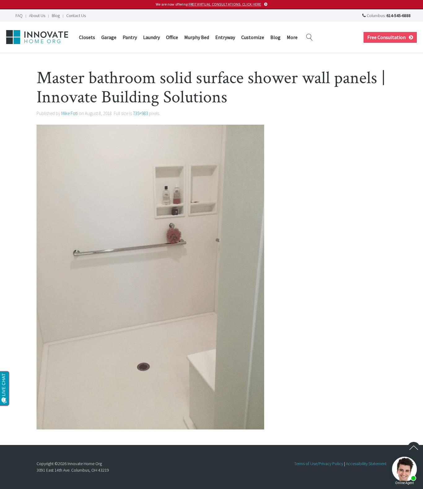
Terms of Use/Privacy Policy (318, 463)
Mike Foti (69, 113)
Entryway (225, 37)
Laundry (151, 37)
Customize (252, 37)
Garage (108, 37)
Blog (56, 15)
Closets (87, 37)
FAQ (19, 15)
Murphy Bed (196, 37)
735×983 (140, 113)
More (292, 37)
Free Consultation (386, 37)
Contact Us (76, 15)
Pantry (130, 37)
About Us (37, 15)
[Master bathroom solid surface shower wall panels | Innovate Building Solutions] (150, 276)
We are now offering (208, 4)
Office (172, 37)
